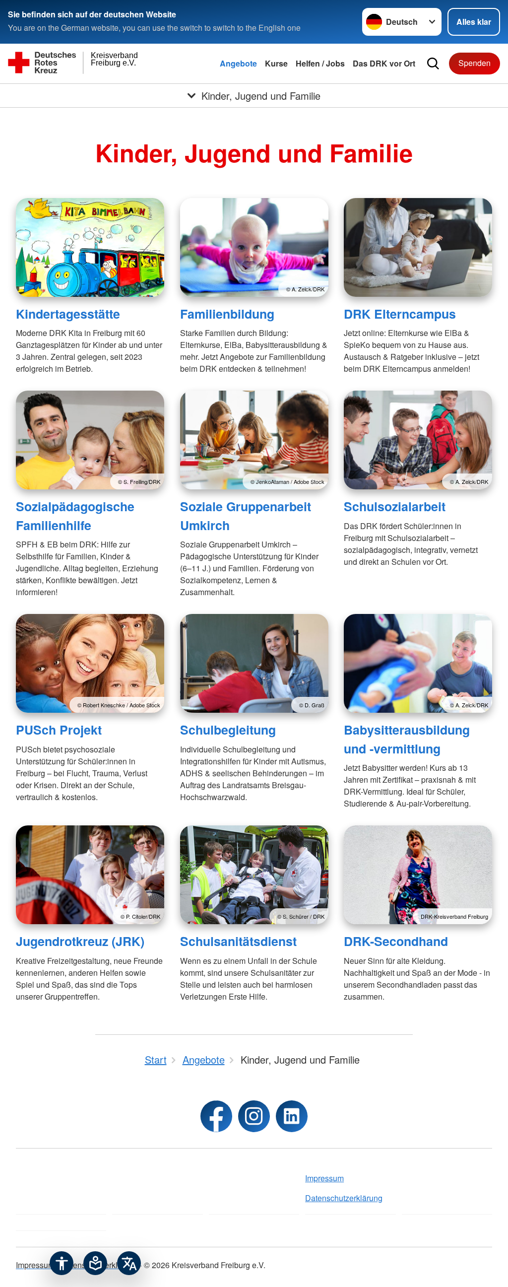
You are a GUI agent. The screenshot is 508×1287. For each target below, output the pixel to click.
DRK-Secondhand (396, 941)
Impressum (324, 1178)
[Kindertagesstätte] (90, 247)
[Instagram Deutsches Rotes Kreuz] (254, 1116)
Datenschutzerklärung (343, 1198)
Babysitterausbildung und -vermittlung (407, 739)
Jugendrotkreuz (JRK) (80, 941)
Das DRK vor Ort (384, 63)
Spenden (474, 62)
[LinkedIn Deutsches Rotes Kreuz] (292, 1116)
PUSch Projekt (59, 730)
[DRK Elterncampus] (418, 247)
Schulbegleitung (228, 730)
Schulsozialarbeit (394, 506)
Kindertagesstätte (68, 314)
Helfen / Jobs (320, 63)
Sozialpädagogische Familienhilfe (75, 515)
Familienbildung (227, 314)
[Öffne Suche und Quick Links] (433, 63)
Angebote (238, 63)
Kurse (276, 63)
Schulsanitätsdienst (238, 941)
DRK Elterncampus (400, 314)
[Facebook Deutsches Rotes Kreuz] (216, 1116)
